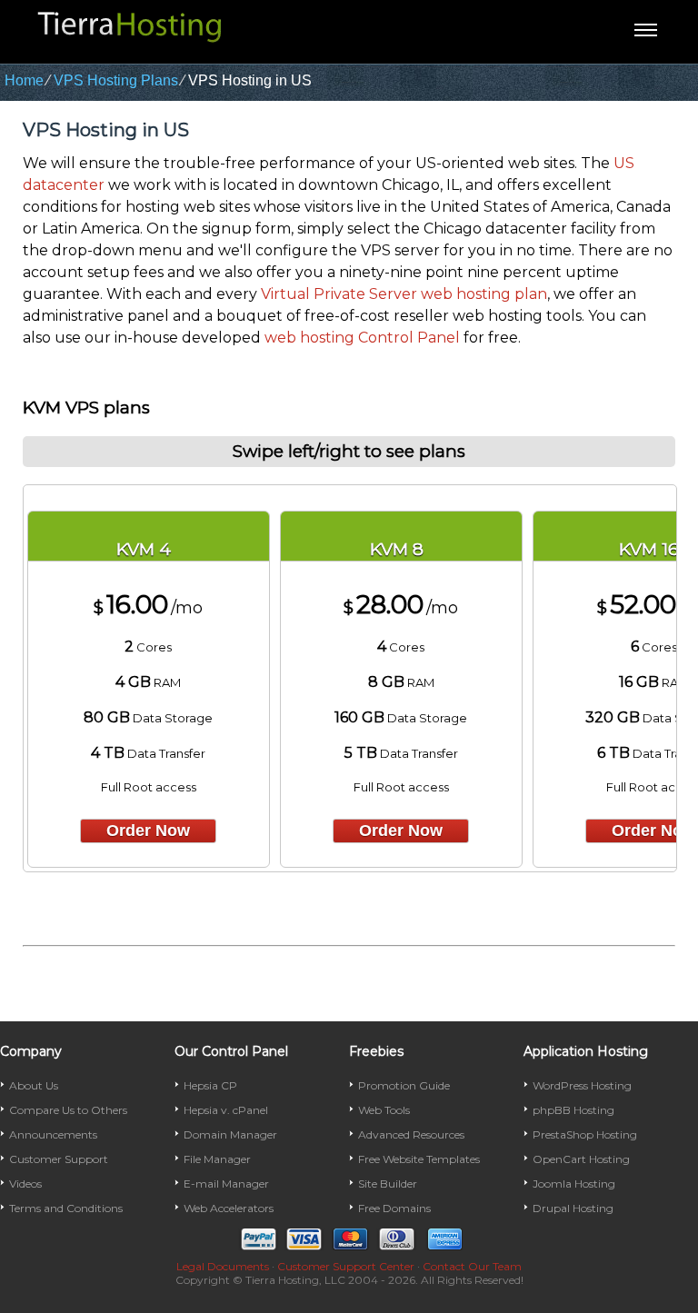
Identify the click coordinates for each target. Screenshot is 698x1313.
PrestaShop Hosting (585, 1134)
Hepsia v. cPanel (226, 1110)
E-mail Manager (226, 1183)
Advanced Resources (411, 1134)
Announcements (53, 1134)
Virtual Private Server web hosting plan (404, 294)
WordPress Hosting (582, 1085)
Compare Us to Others (68, 1110)
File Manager (217, 1159)
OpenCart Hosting (581, 1159)
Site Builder (387, 1183)
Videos (25, 1183)
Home (24, 80)
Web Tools (384, 1110)
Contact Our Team (472, 1266)
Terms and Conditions (66, 1208)
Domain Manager (230, 1134)
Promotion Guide (404, 1085)
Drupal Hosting (573, 1208)
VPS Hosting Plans (116, 80)
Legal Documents (222, 1266)
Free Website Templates (419, 1159)
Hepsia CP (210, 1085)
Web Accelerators (229, 1208)
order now (148, 830)
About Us (33, 1085)
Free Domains (394, 1208)
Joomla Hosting (574, 1183)
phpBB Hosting (573, 1110)
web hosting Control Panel (362, 337)
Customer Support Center (345, 1266)
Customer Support (58, 1159)
